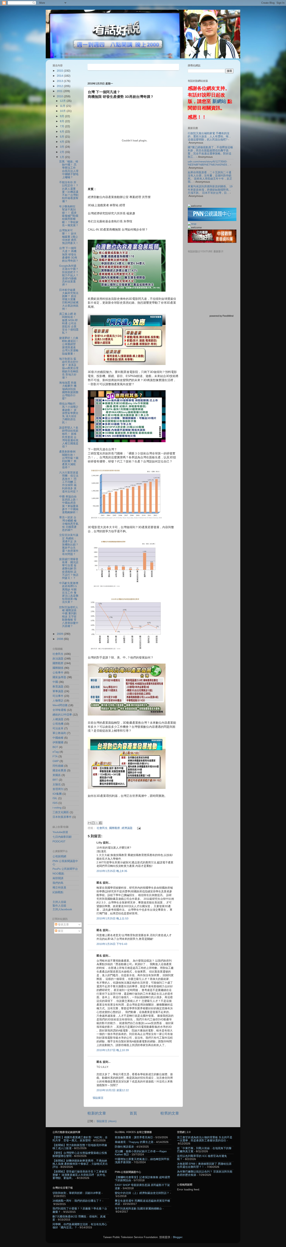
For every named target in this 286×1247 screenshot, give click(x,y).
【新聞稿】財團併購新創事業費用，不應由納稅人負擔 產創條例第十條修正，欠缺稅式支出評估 (80, 1163)
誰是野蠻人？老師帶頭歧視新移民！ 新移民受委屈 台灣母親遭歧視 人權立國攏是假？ (68, 437)
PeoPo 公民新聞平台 (65, 868)
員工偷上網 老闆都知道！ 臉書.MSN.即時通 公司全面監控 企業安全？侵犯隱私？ (68, 323)
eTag (56, 751)
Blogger (177, 1237)
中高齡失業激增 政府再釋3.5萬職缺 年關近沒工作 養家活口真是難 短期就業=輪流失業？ (68, 592)
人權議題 (58, 719)
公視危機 (58, 723)
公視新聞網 (59, 856)
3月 (62, 146)
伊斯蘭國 (58, 742)
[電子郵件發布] (138, 828)
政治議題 (58, 658)
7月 (62, 126)
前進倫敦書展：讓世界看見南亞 (134, 1137)
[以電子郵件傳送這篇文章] (89, 823)
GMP (56, 761)
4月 (62, 141)
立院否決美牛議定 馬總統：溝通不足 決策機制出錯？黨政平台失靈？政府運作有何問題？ (68, 544)
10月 (63, 111)
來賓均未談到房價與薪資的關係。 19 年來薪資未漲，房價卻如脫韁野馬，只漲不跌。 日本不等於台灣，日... (210, 189)
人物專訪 (58, 700)
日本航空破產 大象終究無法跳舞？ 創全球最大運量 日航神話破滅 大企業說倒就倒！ (68, 299)
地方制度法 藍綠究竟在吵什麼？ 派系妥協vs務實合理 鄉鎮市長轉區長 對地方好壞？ (68, 368)
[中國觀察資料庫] (212, 241)
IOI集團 (57, 793)
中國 (55, 682)
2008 (60, 639)
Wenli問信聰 (60, 705)
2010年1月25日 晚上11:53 (112, 918)
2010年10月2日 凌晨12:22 (113, 1090)
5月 (62, 136)
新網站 (219, 101)
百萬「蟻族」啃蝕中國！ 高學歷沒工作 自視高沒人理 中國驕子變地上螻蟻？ (68, 169)
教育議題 (58, 686)
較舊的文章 (170, 1113)
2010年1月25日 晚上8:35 (112, 871)
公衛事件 (58, 672)
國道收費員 (59, 770)
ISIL (55, 798)
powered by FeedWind (221, 316)
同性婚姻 (58, 765)
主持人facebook (62, 909)
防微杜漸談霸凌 (124, 1146)
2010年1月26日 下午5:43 (112, 944)
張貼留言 (98, 1097)
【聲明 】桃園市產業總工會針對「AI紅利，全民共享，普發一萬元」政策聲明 (80, 1139)
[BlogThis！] (93, 823)
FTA (55, 756)
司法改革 (58, 728)
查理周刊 (58, 789)
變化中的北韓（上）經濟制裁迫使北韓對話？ (142, 1193)
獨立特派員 (59, 887)
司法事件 (58, 696)
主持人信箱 (59, 902)
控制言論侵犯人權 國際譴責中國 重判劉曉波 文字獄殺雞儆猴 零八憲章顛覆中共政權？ (68, 617)
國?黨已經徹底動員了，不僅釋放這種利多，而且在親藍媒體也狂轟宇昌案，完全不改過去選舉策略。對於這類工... (210, 152)
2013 (60, 81)
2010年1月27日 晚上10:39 (113, 1050)
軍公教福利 (59, 733)
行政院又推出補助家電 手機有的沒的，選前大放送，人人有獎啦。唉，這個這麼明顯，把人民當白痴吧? (209, 136)
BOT (55, 747)
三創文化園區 (61, 812)
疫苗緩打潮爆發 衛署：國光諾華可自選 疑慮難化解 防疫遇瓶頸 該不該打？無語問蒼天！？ (68, 569)
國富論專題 (59, 677)
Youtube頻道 (60, 832)
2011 (60, 91)
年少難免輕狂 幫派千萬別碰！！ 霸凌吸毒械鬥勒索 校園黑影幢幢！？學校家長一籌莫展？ (68, 216)
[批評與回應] (192, 223)
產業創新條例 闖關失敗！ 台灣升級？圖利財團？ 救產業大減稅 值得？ (68, 459)
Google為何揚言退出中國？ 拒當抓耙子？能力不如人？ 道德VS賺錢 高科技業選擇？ (68, 275)
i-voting (57, 807)
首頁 (133, 1113)
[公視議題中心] (212, 220)
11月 (63, 105)
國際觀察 (114, 828)
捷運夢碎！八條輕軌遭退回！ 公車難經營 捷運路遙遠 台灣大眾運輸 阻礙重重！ (68, 346)
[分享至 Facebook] (101, 823)
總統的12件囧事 (62, 714)
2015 (60, 70)
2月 (62, 152)
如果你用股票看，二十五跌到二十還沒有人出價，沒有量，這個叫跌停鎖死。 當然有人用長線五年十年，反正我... (210, 177)
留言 (60, 931)
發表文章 (63, 924)
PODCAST (59, 841)
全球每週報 (59, 710)
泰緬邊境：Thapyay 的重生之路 (134, 1142)
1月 (62, 157)
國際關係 (58, 667)
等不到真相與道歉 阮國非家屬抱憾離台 (138, 1208)
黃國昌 (57, 775)
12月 (63, 100)
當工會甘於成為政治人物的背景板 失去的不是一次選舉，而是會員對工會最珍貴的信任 (204, 1139)
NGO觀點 (58, 873)
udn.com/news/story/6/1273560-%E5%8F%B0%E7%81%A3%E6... (208, 163)
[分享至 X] (97, 823)
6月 (62, 131)
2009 (60, 633)
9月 (62, 116)
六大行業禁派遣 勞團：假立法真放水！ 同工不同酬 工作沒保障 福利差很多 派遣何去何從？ (68, 482)
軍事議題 (58, 691)
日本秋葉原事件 (62, 817)
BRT (55, 779)
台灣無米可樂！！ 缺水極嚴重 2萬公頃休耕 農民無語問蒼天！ (68, 237)
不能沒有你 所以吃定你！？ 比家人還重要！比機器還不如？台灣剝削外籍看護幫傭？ (68, 192)
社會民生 (102, 828)
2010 (60, 96)
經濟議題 (127, 828)
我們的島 (58, 882)
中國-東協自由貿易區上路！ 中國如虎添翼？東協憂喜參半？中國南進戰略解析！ (68, 504)
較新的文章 (97, 1113)
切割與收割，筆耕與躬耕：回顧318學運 (77, 1193)
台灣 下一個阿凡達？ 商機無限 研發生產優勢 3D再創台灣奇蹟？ (68, 254)
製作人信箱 (59, 905)
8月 (62, 121)
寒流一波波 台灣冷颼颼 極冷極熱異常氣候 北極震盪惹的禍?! (68, 523)
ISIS (55, 803)
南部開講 (58, 878)
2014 (60, 75)
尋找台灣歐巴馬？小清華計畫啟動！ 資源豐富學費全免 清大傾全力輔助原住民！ (68, 413)
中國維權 (58, 737)
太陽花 (57, 784)
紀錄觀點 (58, 892)
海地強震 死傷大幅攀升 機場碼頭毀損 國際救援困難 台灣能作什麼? (68, 390)
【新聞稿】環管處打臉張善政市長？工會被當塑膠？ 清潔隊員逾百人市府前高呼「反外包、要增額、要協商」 (80, 1174)
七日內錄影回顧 (62, 836)
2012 (60, 86)
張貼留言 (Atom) (107, 1121)
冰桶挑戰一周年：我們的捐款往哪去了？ (77, 1200)
